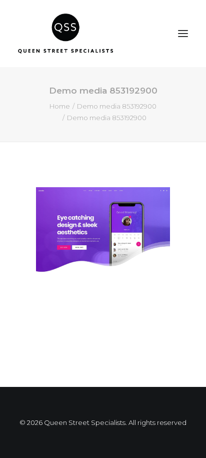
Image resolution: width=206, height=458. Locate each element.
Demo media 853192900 (116, 106)
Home (60, 106)
